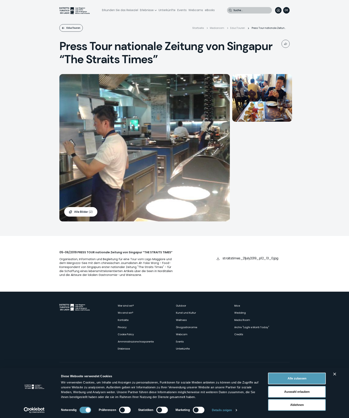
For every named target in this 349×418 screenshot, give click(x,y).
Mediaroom (217, 28)
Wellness (181, 320)
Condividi (286, 44)
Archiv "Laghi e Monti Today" (251, 327)
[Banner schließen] (334, 374)
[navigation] (286, 10)
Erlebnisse (147, 10)
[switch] (125, 410)
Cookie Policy (126, 334)
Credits (238, 334)
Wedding (240, 312)
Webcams (195, 10)
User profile (278, 10)
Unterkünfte (167, 10)
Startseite (198, 28)
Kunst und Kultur (186, 312)
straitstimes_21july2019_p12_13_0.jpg (250, 258)
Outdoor (181, 305)
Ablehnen (297, 404)
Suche (230, 10)
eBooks (210, 10)
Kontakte (123, 320)
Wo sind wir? (125, 312)
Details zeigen (222, 410)
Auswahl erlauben (297, 391)
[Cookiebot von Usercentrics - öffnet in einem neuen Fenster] (34, 410)
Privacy (122, 327)
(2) (83, 212)
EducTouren (73, 27)
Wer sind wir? (126, 305)
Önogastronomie (186, 327)
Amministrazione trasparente (136, 341)
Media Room (242, 320)
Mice (237, 305)
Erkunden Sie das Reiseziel (120, 10)
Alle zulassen (297, 378)
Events (182, 10)
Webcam (181, 334)
